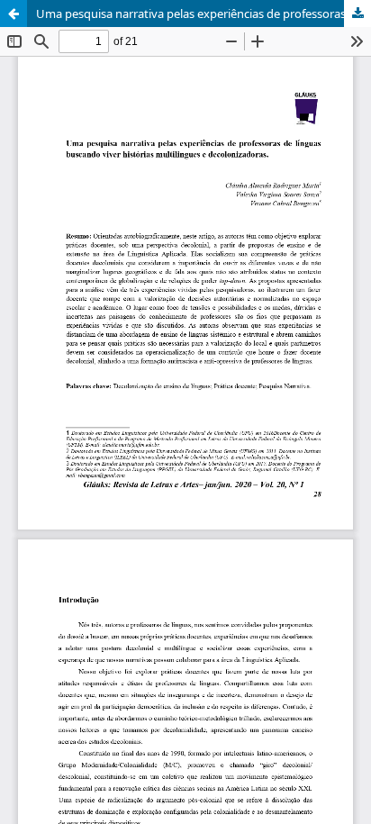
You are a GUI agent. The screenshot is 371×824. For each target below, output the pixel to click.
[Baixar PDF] (357, 13)
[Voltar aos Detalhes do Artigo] (13, 13)
